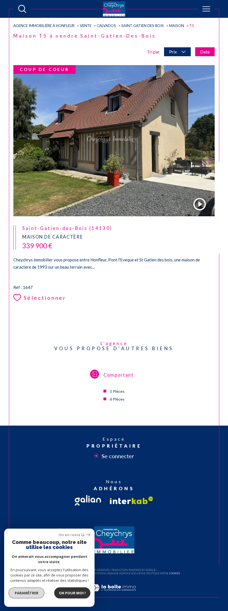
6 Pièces (117, 399)
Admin (123, 573)
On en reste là (71, 535)
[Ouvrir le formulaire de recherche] (22, 8)
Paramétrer (26, 592)
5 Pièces (117, 391)
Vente (85, 25)
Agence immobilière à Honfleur (44, 25)
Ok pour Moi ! (72, 592)
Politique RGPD (156, 573)
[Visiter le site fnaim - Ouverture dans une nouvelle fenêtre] (88, 500)
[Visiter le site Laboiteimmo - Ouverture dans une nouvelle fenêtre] (114, 594)
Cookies (174, 573)
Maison (176, 25)
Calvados (106, 25)
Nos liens (137, 573)
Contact (219, 200)
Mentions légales (104, 573)
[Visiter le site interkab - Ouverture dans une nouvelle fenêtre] (131, 500)
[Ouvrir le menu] (206, 9)
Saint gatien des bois (142, 25)
